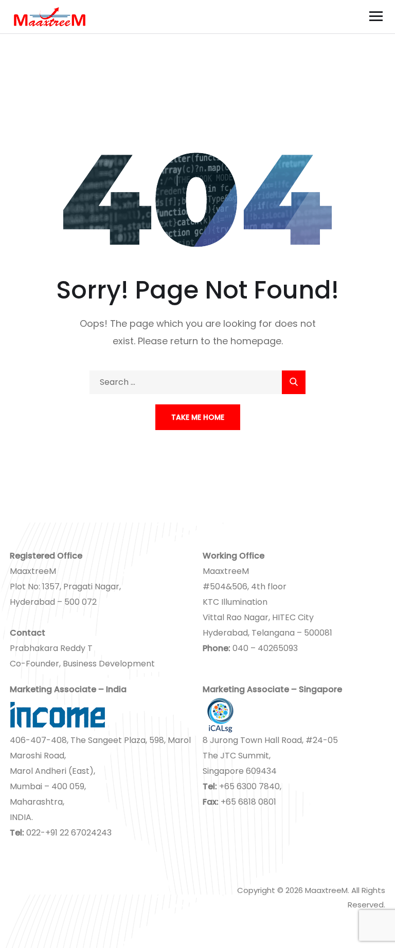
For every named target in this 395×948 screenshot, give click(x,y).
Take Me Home (197, 417)
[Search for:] (197, 382)
